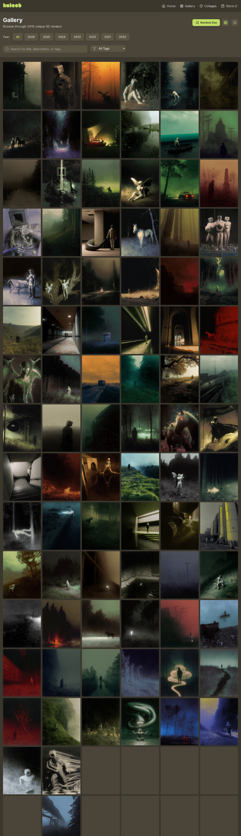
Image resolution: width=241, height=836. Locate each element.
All (17, 36)
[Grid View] (225, 22)
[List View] (234, 22)
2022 (92, 36)
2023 (77, 36)
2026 (31, 36)
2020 (122, 36)
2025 (46, 36)
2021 (107, 36)
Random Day (208, 22)
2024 (62, 36)
